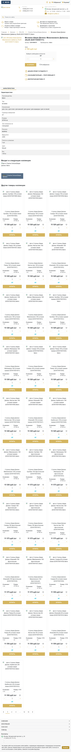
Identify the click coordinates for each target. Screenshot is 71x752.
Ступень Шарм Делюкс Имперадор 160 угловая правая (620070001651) (12, 368)
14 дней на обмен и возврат (12, 25)
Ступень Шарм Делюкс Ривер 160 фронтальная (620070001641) (35, 525)
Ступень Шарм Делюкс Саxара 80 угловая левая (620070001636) (59, 579)
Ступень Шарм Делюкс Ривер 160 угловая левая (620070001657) (12, 265)
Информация (5, 724)
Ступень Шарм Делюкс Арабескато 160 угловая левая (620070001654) (12, 317)
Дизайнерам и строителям (47, 25)
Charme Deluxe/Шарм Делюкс (37, 32)
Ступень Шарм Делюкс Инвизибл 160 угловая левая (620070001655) (58, 265)
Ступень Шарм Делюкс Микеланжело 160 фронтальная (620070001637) (35, 580)
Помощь (4, 730)
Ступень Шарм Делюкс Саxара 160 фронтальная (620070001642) (12, 525)
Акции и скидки (9, 21)
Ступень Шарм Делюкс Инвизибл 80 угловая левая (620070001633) (59, 633)
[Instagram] (47, 2)
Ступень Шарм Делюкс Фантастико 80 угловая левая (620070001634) (35, 633)
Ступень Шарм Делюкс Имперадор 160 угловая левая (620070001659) (35, 213)
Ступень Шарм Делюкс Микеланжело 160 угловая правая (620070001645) (12, 471)
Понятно (65, 747)
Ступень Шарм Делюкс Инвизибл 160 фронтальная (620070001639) (12, 579)
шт (41, 55)
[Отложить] (20, 224)
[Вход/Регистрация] (50, 2)
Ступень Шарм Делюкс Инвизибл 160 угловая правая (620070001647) (35, 420)
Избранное (57, 2)
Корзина (66, 2)
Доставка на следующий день (48, 21)
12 (24, 712)
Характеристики (8, 88)
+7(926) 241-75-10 (27, 8)
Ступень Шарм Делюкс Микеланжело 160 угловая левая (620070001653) (35, 317)
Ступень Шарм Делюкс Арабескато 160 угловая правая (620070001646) (59, 420)
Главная (4, 32)
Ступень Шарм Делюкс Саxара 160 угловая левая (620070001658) (58, 213)
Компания (4, 721)
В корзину (30, 64)
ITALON (21, 32)
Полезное (4, 727)
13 (28, 712)
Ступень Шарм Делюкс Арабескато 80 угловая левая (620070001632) (12, 684)
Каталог (12, 32)
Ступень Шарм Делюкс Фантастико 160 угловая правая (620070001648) (12, 420)
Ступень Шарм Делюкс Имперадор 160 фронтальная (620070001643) (58, 473)
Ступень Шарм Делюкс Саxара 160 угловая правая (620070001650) (35, 368)
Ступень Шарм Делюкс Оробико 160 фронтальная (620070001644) (35, 471)
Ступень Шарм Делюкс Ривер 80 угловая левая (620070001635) (12, 633)
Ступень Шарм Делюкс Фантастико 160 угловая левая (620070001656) (35, 265)
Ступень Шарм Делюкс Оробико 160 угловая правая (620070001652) (58, 317)
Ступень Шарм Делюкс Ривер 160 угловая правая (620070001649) (58, 368)
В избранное (45, 64)
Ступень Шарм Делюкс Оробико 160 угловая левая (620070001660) (12, 213)
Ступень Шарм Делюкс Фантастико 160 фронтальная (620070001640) (58, 526)
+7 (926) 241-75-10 (9, 738)
